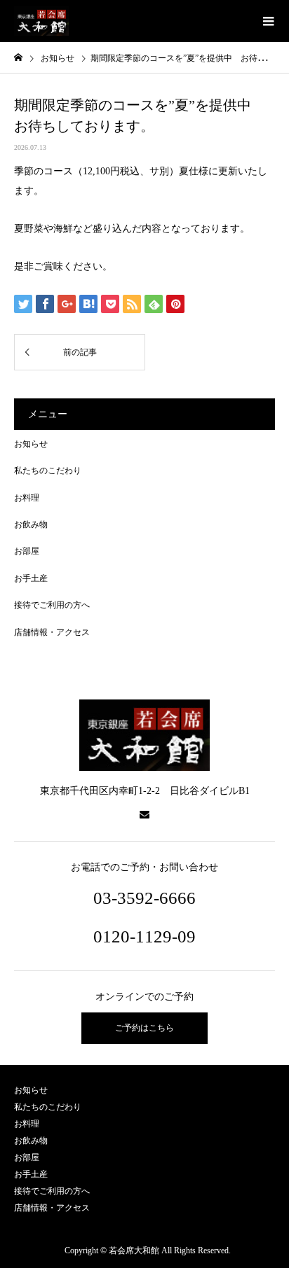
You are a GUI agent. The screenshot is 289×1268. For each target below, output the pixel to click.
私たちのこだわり (47, 470)
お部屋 (26, 551)
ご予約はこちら (144, 1028)
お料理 (26, 498)
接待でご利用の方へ (52, 605)
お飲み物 (31, 524)
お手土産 (31, 578)
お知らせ (31, 444)
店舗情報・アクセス (52, 632)
